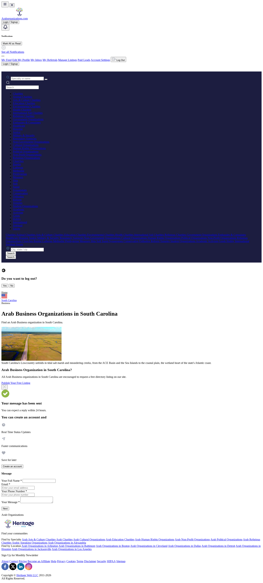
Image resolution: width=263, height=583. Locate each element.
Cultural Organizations (25, 145)
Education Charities (24, 103)
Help (53, 561)
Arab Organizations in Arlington (39, 545)
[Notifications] (5, 27)
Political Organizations (25, 151)
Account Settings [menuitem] (100, 59)
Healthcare (19, 125)
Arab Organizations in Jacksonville (31, 549)
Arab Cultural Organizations (89, 539)
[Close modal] (4, 387)
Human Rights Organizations (29, 148)
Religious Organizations (26, 157)
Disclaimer (90, 561)
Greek (16, 215)
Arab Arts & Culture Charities (39, 539)
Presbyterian (20, 174)
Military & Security (24, 135)
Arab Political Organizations (226, 539)
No (11, 285)
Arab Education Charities (120, 539)
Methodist (18, 170)
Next (5, 508)
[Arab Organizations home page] (19, 15)
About (5, 561)
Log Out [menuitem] (120, 60)
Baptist (17, 164)
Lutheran (18, 167)
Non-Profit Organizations (27, 154)
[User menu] (2, 56)
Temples (17, 202)
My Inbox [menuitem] (36, 59)
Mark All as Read (12, 43)
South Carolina (9, 300)
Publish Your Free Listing (15, 382)
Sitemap (120, 561)
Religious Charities (23, 116)
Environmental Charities (26, 106)
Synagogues (20, 190)
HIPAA (111, 561)
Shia (15, 180)
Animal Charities (22, 96)
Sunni (16, 186)
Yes (5, 285)
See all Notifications (12, 51)
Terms (79, 561)
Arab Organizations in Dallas (184, 545)
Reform (17, 199)
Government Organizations (28, 119)
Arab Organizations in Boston (113, 545)
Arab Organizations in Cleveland (148, 545)
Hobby (17, 219)
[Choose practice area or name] (46, 79)
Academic (18, 209)
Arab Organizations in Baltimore (77, 545)
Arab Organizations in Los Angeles (72, 549)
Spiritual (17, 225)
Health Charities (22, 109)
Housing (18, 128)
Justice (16, 132)
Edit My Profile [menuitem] (21, 59)
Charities (18, 93)
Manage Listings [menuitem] (67, 59)
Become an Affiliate (39, 561)
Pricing (23, 561)
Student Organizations (25, 206)
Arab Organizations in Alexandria (67, 542)
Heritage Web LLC (27, 575)
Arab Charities (64, 539)
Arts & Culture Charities (26, 100)
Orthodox (18, 196)
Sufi (15, 183)
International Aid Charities (28, 112)
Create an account (12, 466)
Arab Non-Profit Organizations (192, 539)
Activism (18, 212)
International (20, 222)
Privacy (61, 561)
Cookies (71, 561)
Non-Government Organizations (31, 141)
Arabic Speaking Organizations (29, 542)
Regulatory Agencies (24, 138)
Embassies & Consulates (27, 122)
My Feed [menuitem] (6, 59)
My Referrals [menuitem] (50, 59)
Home (4, 292)
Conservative (20, 193)
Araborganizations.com (14, 18)
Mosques (18, 177)
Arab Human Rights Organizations (154, 539)
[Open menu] (5, 4)
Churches (18, 161)
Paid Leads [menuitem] (84, 59)
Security (101, 561)
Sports (16, 228)
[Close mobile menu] (12, 5)
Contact (13, 561)
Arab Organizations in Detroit (218, 545)
